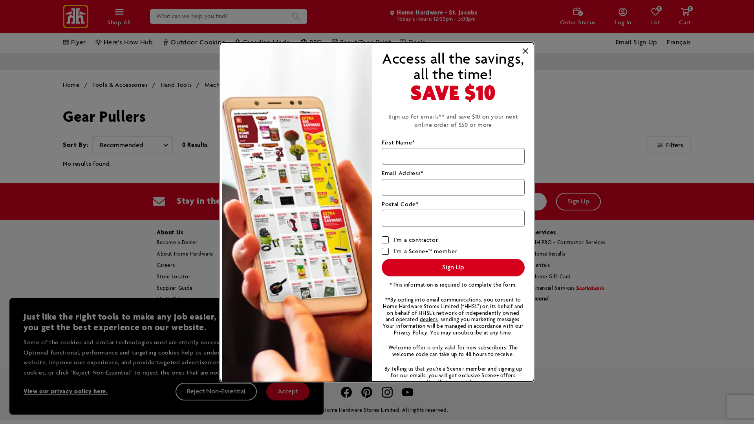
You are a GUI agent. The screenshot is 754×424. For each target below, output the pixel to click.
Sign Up (453, 267)
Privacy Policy (410, 333)
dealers (428, 319)
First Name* (398, 142)
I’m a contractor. (416, 240)
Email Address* (403, 173)
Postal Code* (400, 204)
